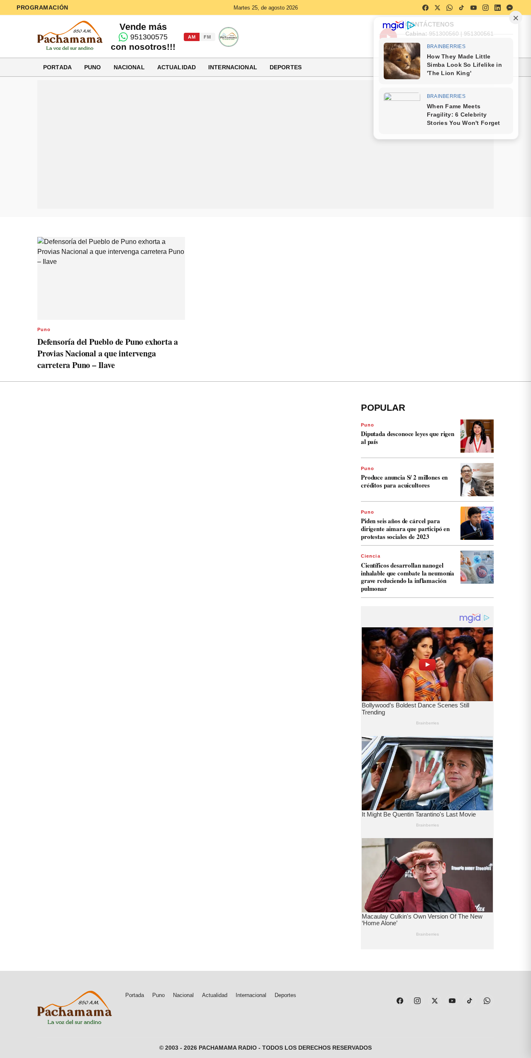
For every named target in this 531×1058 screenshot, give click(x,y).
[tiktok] (461, 7)
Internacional (232, 67)
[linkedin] (497, 7)
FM (207, 36)
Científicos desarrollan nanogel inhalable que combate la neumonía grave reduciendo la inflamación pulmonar (407, 577)
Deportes (286, 67)
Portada (57, 67)
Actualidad (176, 67)
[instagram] (485, 7)
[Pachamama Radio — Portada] (69, 35)
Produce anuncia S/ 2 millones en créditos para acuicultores (404, 481)
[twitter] (437, 7)
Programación (42, 7)
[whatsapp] (449, 7)
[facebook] (425, 7)
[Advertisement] (265, 144)
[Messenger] (509, 7)
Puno (92, 67)
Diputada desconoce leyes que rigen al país (407, 437)
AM (191, 36)
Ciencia (370, 555)
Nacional (129, 67)
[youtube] (473, 7)
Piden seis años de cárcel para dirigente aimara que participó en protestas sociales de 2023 (405, 528)
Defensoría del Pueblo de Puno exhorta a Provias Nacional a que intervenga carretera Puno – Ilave (107, 353)
